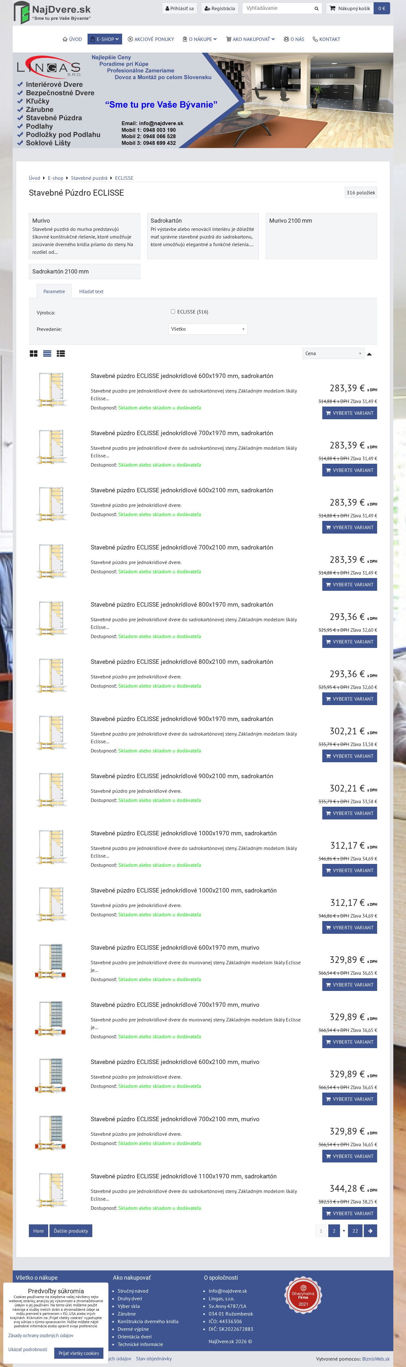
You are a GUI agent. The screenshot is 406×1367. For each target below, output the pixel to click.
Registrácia (222, 8)
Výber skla (129, 1306)
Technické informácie (140, 1344)
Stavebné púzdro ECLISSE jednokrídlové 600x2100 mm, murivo (175, 1062)
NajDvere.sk (221, 1341)
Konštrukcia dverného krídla (148, 1321)
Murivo (41, 221)
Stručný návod (133, 1291)
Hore (38, 1231)
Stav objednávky (154, 1358)
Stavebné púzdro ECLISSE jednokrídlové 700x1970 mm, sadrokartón (182, 433)
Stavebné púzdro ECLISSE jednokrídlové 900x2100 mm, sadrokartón (182, 776)
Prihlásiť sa (181, 8)
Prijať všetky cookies (79, 1353)
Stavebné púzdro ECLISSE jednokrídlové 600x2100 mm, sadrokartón (182, 490)
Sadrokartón (166, 221)
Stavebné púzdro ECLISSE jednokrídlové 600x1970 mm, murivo (175, 947)
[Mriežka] (33, 356)
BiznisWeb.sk (376, 1359)
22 (355, 1231)
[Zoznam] (47, 356)
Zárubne (127, 1313)
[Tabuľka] (61, 356)
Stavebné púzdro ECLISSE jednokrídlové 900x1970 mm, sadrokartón (182, 719)
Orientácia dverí (135, 1336)
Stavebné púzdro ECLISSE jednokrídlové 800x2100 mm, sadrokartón (182, 661)
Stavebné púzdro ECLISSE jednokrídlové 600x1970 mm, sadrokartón (182, 376)
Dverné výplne (133, 1329)
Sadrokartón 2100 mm (60, 271)
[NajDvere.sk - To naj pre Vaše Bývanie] (203, 146)
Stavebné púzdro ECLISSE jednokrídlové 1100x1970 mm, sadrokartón (184, 1176)
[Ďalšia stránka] (370, 1230)
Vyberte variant (352, 413)
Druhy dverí (130, 1298)
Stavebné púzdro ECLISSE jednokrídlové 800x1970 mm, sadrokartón (182, 604)
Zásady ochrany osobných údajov (40, 1335)
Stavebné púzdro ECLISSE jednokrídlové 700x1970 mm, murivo (175, 1004)
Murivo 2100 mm (290, 221)
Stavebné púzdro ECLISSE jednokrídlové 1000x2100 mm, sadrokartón (184, 890)
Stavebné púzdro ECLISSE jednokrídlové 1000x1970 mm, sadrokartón (184, 833)
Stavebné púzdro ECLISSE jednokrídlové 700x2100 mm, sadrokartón (182, 547)
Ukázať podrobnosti (27, 1349)
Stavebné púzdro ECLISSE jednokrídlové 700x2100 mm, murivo (175, 1119)
